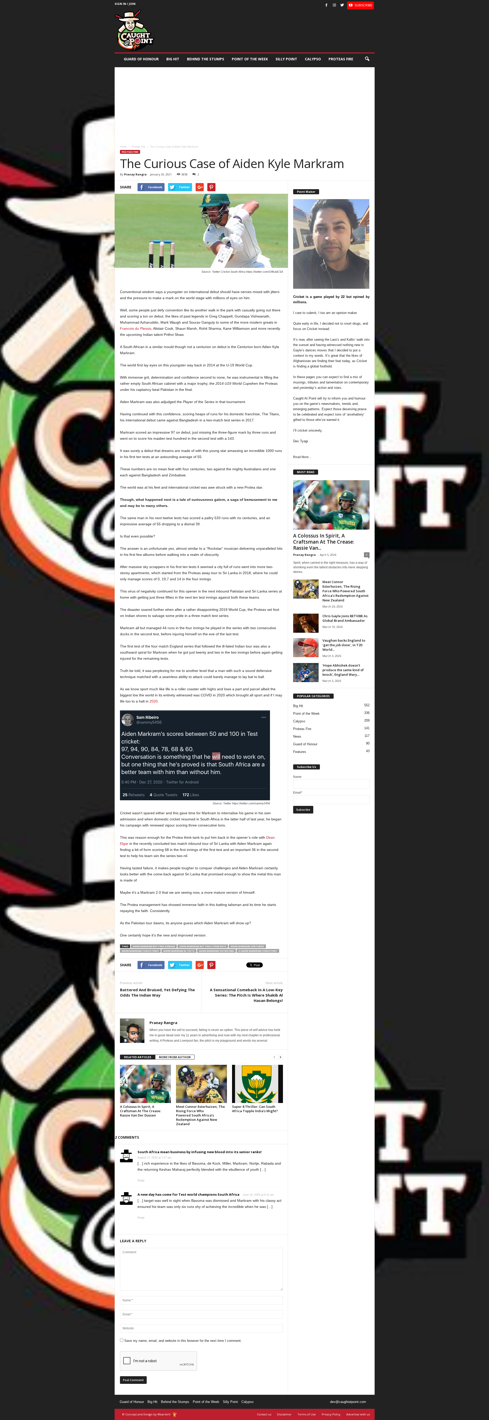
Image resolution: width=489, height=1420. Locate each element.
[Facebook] (326, 5)
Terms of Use (306, 1414)
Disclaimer (284, 1414)
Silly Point (286, 59)
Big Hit (172, 59)
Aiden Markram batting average (154, 946)
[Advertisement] (245, 103)
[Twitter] (342, 5)
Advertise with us (358, 1414)
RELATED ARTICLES (137, 1057)
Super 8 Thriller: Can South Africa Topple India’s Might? (255, 1108)
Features (299, 752)
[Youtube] (360, 5)
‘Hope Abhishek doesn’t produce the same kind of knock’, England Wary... (343, 670)
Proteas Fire (341, 59)
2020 (154, 701)
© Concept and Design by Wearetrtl (146, 1414)
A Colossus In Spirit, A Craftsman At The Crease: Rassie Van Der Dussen (140, 1111)
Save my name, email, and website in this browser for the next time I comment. (183, 1341)
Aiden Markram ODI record (216, 951)
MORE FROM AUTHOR (175, 1057)
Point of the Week (250, 59)
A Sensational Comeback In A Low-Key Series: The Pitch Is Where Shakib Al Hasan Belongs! (246, 995)
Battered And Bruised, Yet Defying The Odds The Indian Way (157, 992)
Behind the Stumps (175, 1402)
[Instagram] (334, 5)
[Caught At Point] (134, 30)
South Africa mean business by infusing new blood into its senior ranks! (200, 1152)
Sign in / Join (125, 4)
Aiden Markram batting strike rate (202, 946)
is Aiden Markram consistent (257, 951)
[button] (367, 59)
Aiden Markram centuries (247, 946)
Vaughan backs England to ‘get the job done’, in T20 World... (343, 645)
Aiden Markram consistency (140, 951)
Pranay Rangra (135, 174)
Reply (141, 1180)
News (297, 736)
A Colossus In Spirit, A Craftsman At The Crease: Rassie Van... (323, 541)
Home (123, 146)
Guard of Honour (141, 59)
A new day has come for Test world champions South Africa (188, 1194)
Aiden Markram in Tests (179, 951)
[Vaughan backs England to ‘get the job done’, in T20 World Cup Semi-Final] (306, 647)
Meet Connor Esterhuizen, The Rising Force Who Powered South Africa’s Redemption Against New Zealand (200, 1115)
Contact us (264, 1414)
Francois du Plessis (135, 328)
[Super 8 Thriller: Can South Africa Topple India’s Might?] (257, 1084)
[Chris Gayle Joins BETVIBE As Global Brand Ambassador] (306, 623)
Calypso (313, 59)
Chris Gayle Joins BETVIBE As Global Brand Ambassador (345, 618)
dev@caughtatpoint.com (348, 1402)
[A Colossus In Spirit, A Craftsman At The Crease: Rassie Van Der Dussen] (145, 1084)
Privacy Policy (331, 1414)
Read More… (302, 457)
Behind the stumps (205, 59)
